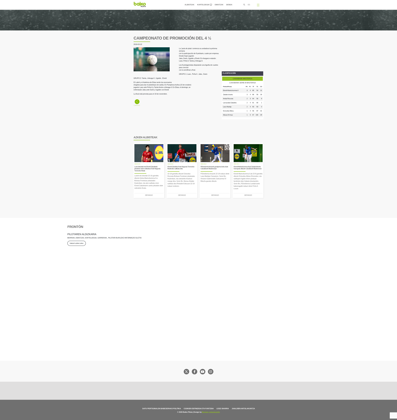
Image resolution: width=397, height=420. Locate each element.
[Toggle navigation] (258, 5)
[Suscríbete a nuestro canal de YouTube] (202, 372)
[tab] (242, 79)
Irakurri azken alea (76, 243)
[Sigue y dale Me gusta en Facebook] (195, 372)
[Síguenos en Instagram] (210, 372)
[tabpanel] (242, 101)
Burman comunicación (211, 412)
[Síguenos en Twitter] (186, 372)
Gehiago (149, 195)
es (249, 5)
